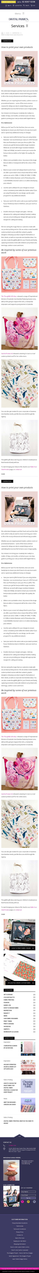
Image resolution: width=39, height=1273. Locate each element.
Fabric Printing (9, 1000)
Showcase (7, 1026)
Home (2, 33)
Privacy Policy (19, 1232)
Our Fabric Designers (11, 1018)
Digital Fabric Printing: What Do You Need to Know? (18, 1122)
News (5, 1016)
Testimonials (19, 1226)
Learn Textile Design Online (19, 1259)
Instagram (34, 1201)
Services (17, 26)
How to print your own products (17, 47)
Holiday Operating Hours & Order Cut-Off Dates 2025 (10, 1067)
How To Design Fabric (11, 1008)
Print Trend (8, 1021)
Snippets (7, 1029)
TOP (19, 1136)
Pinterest (28, 1201)
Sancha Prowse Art (7, 353)
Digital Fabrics (19, 19)
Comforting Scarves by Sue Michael (10, 1047)
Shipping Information (20, 1244)
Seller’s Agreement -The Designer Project (20, 1256)
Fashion (6, 1002)
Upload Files (18, 5)
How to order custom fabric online (19, 1247)
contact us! (18, 469)
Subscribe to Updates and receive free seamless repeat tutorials (18, 1271)
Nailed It (7, 1013)
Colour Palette (9, 997)
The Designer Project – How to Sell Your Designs (20, 1253)
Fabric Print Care (19, 1238)
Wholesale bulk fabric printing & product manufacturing (27, 1162)
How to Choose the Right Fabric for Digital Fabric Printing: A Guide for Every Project (11, 1087)
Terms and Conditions (20, 1229)
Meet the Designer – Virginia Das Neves (10, 1103)
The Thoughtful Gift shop (9, 296)
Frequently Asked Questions (19, 1223)
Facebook (22, 1201)
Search (27, 5)
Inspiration (15, 33)
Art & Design (8, 994)
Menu (18, 13)
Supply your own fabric (19, 1241)
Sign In (9, 5)
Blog (7, 33)
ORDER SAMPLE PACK (8, 2)
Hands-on (7, 1005)
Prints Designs (9, 1024)
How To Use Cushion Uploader (19, 1250)
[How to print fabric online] (19, 920)
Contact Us (20, 1235)
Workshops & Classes (11, 1032)
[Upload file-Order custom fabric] (19, 955)
